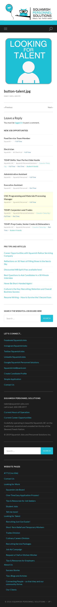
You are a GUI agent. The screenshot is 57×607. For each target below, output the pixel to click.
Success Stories (13, 570)
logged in (19, 122)
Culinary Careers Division (17, 538)
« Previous (8, 107)
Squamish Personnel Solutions (28, 602)
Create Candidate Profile (15, 373)
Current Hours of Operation (17, 412)
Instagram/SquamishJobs (15, 345)
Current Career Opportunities (17, 417)
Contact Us (9, 384)
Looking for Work (12, 484)
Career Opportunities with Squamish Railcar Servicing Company (28, 254)
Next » (50, 107)
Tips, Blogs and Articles (16, 575)
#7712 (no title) (11, 473)
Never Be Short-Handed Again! (18, 283)
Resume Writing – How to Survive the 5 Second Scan (27, 297)
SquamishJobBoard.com (15, 368)
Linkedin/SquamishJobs (15, 357)
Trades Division (13, 532)
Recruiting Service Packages (18, 543)
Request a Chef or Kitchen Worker (21, 555)
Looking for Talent (12, 516)
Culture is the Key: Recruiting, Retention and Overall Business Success (28, 290)
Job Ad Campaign (14, 549)
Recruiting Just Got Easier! (18, 521)
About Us (8, 564)
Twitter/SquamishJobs (14, 351)
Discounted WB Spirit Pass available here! (23, 269)
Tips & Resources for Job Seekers (21, 500)
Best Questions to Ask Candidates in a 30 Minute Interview (26, 276)
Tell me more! (12, 512)
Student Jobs (12, 506)
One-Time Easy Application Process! (22, 495)
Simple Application (12, 379)
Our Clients (11, 589)
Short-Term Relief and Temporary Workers (25, 527)
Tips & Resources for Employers (20, 560)
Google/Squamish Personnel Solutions (21, 362)
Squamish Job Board (15, 489)
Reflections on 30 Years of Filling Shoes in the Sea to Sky (27, 262)
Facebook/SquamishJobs (15, 340)
